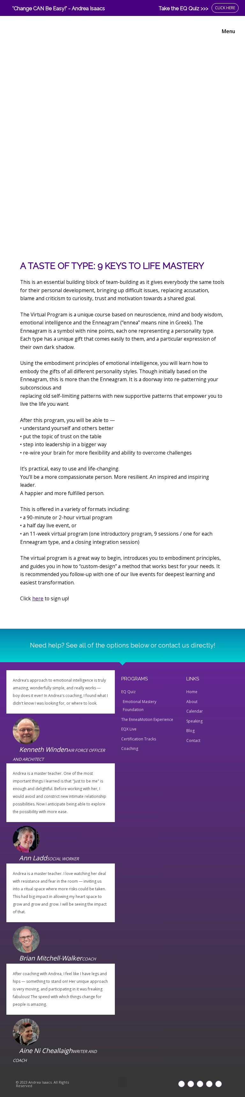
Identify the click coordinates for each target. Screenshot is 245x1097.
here (37, 598)
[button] (122, 1082)
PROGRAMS (134, 679)
